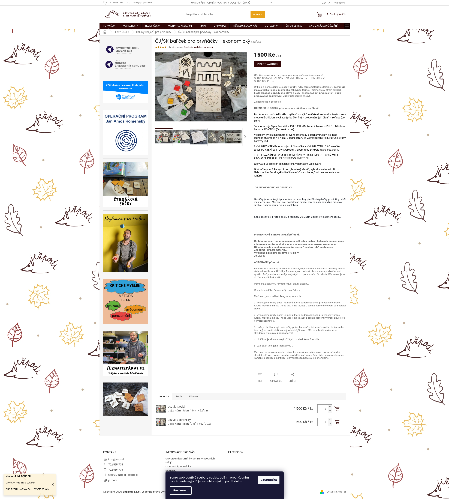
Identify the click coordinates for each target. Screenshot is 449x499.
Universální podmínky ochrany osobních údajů (220, 2)
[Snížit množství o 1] (330, 411)
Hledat (257, 14)
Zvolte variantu (267, 64)
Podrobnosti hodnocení (198, 47)
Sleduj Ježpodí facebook (123, 475)
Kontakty (170, 471)
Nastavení (181, 490)
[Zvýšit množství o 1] (330, 407)
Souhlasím (269, 480)
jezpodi (112, 480)
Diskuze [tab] (193, 396)
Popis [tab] (179, 396)
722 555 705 (115, 464)
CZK (324, 2)
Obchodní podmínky (178, 466)
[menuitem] (109, 26)
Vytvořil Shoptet (336, 491)
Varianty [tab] (164, 396)
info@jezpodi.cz (118, 459)
